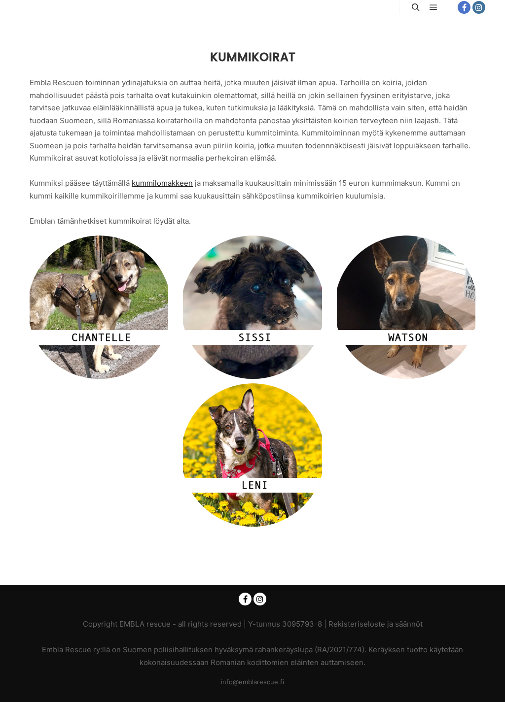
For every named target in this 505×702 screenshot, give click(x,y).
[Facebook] (464, 7)
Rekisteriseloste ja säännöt (375, 624)
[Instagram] (478, 7)
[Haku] (416, 7)
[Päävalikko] (433, 7)
